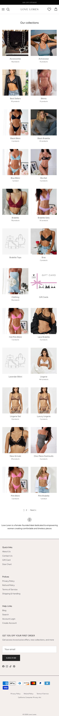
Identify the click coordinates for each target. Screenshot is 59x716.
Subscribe (11, 658)
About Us (6, 551)
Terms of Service (9, 589)
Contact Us (7, 556)
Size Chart (7, 564)
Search (5, 614)
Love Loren (32, 714)
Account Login (8, 619)
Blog (4, 610)
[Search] (9, 9)
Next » (33, 510)
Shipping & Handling (11, 593)
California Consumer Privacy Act (29, 697)
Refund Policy (8, 585)
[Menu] (3, 9)
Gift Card (6, 560)
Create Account (9, 623)
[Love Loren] (30, 9)
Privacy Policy (8, 581)
